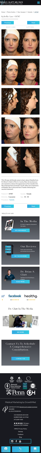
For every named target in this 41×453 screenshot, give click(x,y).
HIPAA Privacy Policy (20, 429)
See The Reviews (20, 256)
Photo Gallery (11, 12)
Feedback (20, 434)
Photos (6, 451)
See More (20, 332)
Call (20, 451)
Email (35, 451)
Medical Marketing (13, 402)
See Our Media (20, 230)
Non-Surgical (22, 12)
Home (3, 12)
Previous (7, 23)
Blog (20, 437)
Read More (20, 281)
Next (33, 23)
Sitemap (20, 431)
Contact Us (20, 358)
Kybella (30, 12)
